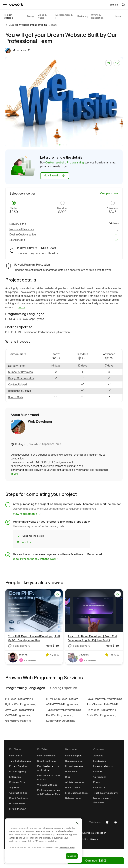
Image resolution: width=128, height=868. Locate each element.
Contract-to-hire (18, 793)
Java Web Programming (19, 710)
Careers (97, 771)
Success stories (74, 761)
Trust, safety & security (105, 793)
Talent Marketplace (20, 761)
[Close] (77, 823)
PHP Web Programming (19, 699)
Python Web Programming (20, 704)
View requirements (25, 513)
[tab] (25, 688)
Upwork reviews (74, 766)
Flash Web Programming (101, 710)
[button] (59, 144)
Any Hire (14, 787)
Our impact (99, 777)
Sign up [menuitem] (114, 4)
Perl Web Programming (59, 715)
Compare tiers (109, 193)
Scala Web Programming (101, 715)
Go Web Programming (18, 720)
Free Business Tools (76, 793)
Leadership (99, 761)
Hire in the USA (17, 808)
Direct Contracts (18, 798)
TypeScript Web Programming (63, 710)
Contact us (99, 787)
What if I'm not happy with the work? (35, 559)
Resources (71, 771)
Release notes (73, 798)
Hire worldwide (17, 803)
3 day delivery (81, 645)
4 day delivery (21, 645)
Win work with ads (47, 785)
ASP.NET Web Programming (63, 704)
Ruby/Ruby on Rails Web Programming (105, 704)
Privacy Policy (67, 847)
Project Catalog (8, 16)
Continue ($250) (95, 860)
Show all (22, 542)
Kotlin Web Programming (61, 720)
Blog (67, 777)
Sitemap (94, 839)
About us (98, 755)
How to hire (15, 755)
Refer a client (72, 787)
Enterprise (15, 777)
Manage (72, 856)
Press (96, 782)
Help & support (73, 755)
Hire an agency (17, 771)
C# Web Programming (18, 715)
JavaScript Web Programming (104, 699)
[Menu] (5, 4)
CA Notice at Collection (93, 832)
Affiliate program (74, 782)
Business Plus (17, 782)
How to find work (46, 755)
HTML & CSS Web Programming (64, 699)
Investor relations (103, 766)
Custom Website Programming (64, 162)
